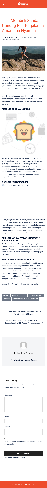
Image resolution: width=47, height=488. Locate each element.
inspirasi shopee (19, 296)
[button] (3, 4)
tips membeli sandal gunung (25, 299)
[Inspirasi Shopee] (23, 4)
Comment (8, 395)
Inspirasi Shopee (13, 37)
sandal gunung (36, 296)
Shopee (7, 299)
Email (7, 427)
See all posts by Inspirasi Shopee (23, 360)
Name (7, 417)
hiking (5, 296)
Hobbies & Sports (10, 40)
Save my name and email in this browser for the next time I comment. (23, 442)
